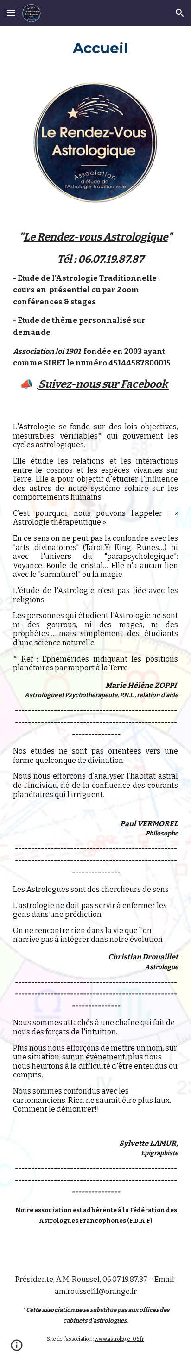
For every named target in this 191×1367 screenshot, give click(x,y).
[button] (11, 12)
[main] (95, 47)
